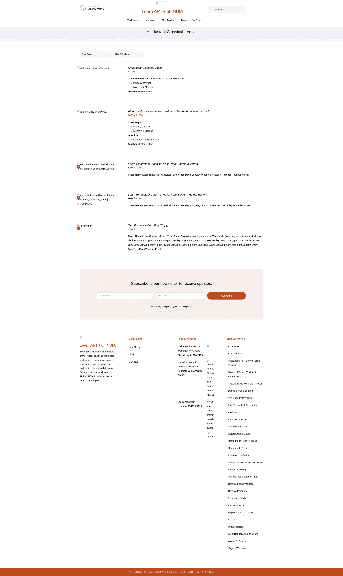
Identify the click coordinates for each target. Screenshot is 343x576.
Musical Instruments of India (243, 476)
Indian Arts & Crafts (238, 455)
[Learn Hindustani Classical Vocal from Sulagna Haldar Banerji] (98, 195)
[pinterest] (93, 389)
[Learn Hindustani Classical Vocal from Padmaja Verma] (98, 164)
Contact (133, 361)
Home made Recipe (238, 448)
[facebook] (80, 389)
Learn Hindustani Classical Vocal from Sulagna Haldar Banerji (167, 194)
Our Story (134, 347)
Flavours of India (237, 419)
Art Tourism (234, 346)
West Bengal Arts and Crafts (243, 534)
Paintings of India (237, 498)
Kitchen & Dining (237, 469)
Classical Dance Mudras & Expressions (242, 374)
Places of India (236, 505)
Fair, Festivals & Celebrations (243, 405)
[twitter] (85, 389)
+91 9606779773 (95, 9)
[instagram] (89, 389)
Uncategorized (236, 526)
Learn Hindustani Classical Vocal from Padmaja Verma (163, 163)
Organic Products (237, 491)
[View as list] (147, 54)
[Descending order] (110, 54)
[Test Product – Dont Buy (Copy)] (84, 225)
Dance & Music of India (240, 390)
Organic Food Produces (240, 484)
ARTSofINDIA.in (208, 572)
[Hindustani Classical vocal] (93, 68)
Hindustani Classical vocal (145, 67)
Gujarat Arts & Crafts (239, 433)
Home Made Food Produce (242, 441)
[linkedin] (102, 389)
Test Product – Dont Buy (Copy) (148, 225)
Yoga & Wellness (237, 548)
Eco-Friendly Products (240, 398)
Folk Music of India (238, 426)
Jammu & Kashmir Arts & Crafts (245, 462)
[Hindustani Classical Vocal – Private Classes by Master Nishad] (92, 112)
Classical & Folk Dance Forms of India (244, 362)
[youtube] (97, 389)
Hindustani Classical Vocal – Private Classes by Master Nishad (168, 111)
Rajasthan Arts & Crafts (240, 512)
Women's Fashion (237, 541)
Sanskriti (170, 572)
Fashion (232, 412)
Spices (231, 519)
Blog (131, 354)
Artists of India (235, 353)
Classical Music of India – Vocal (245, 383)
